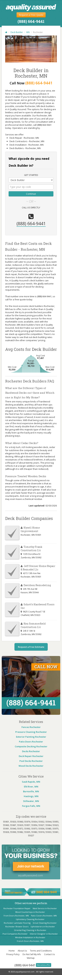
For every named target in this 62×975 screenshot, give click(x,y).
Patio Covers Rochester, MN (44, 915)
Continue (31, 193)
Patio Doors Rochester (31, 741)
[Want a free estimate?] (31, 891)
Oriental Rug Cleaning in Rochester (30, 930)
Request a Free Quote (31, 14)
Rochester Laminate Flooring (17, 923)
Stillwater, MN (31, 801)
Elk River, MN (31, 786)
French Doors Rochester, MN (30, 941)
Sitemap (31, 957)
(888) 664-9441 (24, 965)
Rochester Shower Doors (16, 926)
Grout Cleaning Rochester (45, 923)
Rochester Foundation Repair (16, 908)
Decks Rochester (31, 751)
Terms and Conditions (41, 950)
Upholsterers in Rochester (43, 926)
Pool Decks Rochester (31, 761)
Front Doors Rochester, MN (16, 915)
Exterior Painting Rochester (31, 736)
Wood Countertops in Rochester (30, 912)
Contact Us (49, 954)
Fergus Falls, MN (31, 805)
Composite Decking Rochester (31, 746)
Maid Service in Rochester (45, 908)
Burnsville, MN (31, 791)
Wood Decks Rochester (31, 765)
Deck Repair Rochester (31, 756)
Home (12, 950)
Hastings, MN (31, 796)
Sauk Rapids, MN (31, 781)
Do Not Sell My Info (32, 954)
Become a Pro (43, 965)
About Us (22, 950)
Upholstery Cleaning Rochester (30, 919)
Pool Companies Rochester (15, 933)
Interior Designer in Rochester (44, 933)
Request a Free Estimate (31, 646)
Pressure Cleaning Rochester (31, 731)
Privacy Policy (12, 954)
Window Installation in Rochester (30, 937)
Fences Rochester (31, 727)
